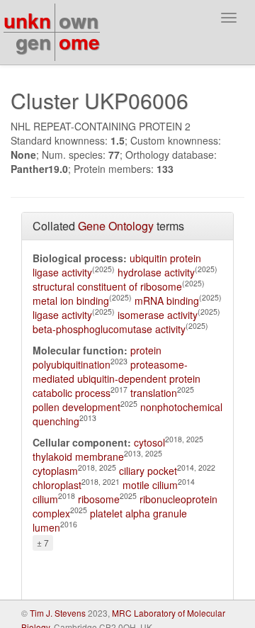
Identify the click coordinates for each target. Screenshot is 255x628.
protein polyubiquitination (97, 357)
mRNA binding (167, 300)
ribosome (99, 499)
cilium (45, 499)
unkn (27, 20)
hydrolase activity (156, 272)
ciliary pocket (148, 471)
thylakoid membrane (78, 456)
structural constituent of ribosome (107, 286)
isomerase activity (158, 315)
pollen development (76, 407)
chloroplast (57, 485)
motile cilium (150, 485)
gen (33, 41)
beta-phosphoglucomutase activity (109, 329)
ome (79, 41)
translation (153, 393)
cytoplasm (55, 471)
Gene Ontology (116, 226)
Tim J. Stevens (58, 613)
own (78, 20)
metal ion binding (71, 300)
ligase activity (62, 315)
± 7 (43, 543)
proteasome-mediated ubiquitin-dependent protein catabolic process (116, 378)
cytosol (149, 442)
